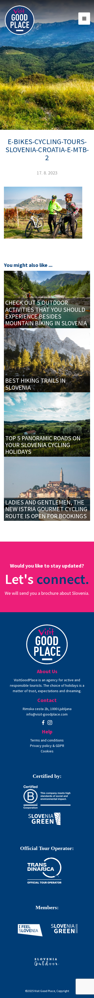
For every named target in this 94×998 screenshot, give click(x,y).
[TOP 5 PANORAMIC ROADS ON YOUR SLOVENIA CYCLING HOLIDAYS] (47, 424)
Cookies (47, 751)
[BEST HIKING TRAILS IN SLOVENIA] (47, 360)
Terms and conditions (47, 740)
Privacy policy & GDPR (47, 745)
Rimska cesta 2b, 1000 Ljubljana (47, 708)
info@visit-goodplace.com (47, 714)
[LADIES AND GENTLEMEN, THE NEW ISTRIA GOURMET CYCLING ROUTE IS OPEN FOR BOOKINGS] (47, 488)
